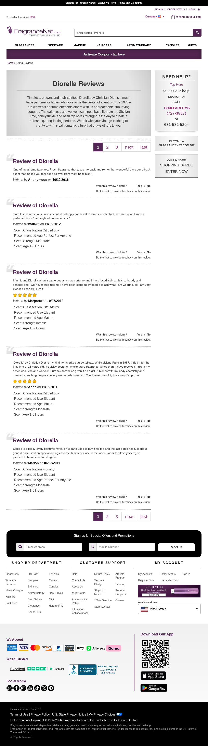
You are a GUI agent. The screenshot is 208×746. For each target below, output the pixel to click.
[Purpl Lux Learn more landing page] (169, 592)
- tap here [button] (104, 54)
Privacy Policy (40, 714)
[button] (176, 166)
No (149, 185)
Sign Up (176, 547)
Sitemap (120, 584)
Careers (120, 600)
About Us (77, 586)
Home (9, 62)
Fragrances (24, 45)
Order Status (176, 9)
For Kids (54, 574)
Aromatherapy (36, 592)
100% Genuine (103, 600)
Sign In (159, 9)
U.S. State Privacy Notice (69, 714)
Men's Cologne (14, 590)
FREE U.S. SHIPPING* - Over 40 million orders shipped (104, 2)
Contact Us (78, 580)
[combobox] (138, 33)
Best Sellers (35, 599)
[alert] (155, 16)
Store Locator (102, 606)
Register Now (146, 580)
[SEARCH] (197, 33)
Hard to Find (56, 605)
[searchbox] (134, 33)
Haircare (103, 45)
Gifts (192, 45)
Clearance (34, 605)
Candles (53, 586)
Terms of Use (19, 714)
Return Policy (102, 574)
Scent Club (34, 612)
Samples (33, 580)
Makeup (80, 45)
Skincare (55, 45)
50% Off (33, 574)
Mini (51, 599)
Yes (139, 185)
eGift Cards (78, 592)
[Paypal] (58, 648)
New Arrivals (56, 592)
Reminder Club (169, 580)
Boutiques (11, 603)
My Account (145, 574)
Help (192, 9)
